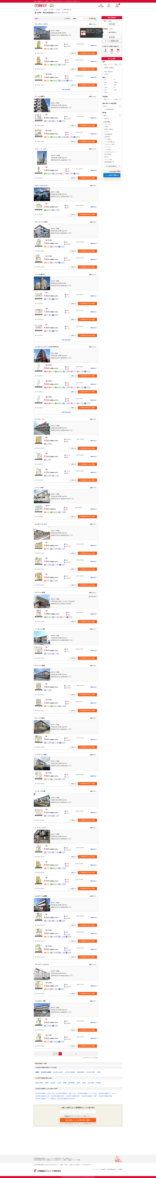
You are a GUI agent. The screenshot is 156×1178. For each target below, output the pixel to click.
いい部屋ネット (37, 9)
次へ (99, 35)
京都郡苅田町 (80, 1072)
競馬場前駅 (71, 1083)
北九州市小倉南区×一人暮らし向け (45, 1093)
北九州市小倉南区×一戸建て (89, 1096)
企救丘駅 (52, 1083)
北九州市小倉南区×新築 (105, 1096)
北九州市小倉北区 (58, 1072)
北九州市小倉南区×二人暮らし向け (66, 1093)
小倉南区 (58, 9)
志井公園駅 (91, 1083)
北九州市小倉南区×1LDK (42, 1096)
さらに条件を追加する (111, 166)
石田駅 (46, 1083)
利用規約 (103, 1169)
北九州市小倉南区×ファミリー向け (87, 1093)
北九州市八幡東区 (70, 1072)
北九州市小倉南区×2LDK (58, 1096)
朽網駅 (65, 1083)
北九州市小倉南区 (46, 1072)
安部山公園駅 (39, 1083)
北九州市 (51, 9)
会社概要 (120, 1169)
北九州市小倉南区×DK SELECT (66, 1098)
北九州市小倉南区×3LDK (73, 1096)
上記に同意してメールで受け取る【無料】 (78, 1120)
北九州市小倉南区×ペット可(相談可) (45, 1098)
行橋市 (99, 1072)
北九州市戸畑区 (90, 1072)
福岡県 (45, 9)
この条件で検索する (113, 175)
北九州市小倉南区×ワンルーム (107, 1093)
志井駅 (78, 1083)
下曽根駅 (98, 1083)
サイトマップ (96, 1169)
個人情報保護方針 (111, 1169)
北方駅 (59, 1083)
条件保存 (112, 37)
